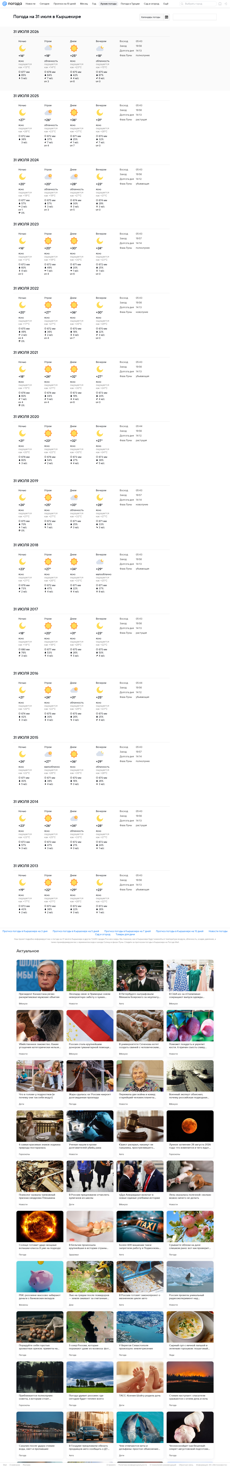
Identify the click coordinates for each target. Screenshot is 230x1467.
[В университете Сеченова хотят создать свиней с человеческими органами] (140, 1033)
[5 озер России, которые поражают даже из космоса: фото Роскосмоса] (89, 1334)
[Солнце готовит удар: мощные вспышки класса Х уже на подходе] (39, 1234)
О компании (15, 1465)
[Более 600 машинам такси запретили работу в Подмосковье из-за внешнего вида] (140, 1234)
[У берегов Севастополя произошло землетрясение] (140, 1334)
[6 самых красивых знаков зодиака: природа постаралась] (39, 1133)
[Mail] (5, 4)
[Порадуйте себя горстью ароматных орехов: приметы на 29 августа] (39, 1334)
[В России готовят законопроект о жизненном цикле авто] (140, 1284)
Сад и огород (102, 934)
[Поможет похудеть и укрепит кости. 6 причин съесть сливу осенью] (190, 1033)
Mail (5, 1465)
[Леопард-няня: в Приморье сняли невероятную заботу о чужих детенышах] (89, 983)
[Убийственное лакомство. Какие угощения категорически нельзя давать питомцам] (39, 1033)
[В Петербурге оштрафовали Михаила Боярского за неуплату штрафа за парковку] (140, 983)
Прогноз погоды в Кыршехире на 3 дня (25, 931)
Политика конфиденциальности (132, 1465)
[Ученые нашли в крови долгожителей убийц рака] (89, 1133)
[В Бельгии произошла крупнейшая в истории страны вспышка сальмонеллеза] (89, 1234)
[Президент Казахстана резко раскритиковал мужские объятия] (39, 983)
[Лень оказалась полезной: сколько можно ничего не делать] (190, 1184)
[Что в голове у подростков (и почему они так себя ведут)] (39, 1083)
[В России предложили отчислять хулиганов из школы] (89, 1184)
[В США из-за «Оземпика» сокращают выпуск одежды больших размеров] (190, 983)
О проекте (111, 1465)
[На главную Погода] (14, 4)
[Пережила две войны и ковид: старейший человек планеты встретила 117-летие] (140, 1083)
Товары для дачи (125, 934)
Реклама (26, 1465)
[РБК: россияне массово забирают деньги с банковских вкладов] (39, 1284)
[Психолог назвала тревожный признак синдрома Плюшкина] (39, 1184)
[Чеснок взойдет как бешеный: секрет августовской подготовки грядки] (190, 1435)
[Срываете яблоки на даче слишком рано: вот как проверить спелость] (190, 1234)
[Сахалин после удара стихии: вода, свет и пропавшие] (39, 1435)
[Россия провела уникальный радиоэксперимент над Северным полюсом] (190, 1284)
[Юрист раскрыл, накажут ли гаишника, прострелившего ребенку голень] (140, 1133)
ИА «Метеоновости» (218, 1465)
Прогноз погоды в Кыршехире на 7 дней (127, 931)
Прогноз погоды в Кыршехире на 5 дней (76, 931)
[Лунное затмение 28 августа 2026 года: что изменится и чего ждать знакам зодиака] (190, 1133)
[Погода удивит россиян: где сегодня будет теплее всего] (89, 1384)
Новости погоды (218, 931)
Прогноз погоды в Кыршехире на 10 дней (179, 931)
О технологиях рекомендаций (163, 1465)
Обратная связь (186, 1465)
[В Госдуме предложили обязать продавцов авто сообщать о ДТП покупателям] (89, 1435)
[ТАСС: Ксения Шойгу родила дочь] (140, 1384)
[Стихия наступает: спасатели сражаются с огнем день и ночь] (190, 1384)
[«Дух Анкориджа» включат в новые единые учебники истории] (140, 1184)
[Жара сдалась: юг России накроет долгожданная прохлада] (89, 1083)
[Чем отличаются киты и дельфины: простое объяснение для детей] (140, 1435)
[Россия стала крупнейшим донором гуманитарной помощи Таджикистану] (89, 1033)
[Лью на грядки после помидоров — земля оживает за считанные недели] (89, 1284)
